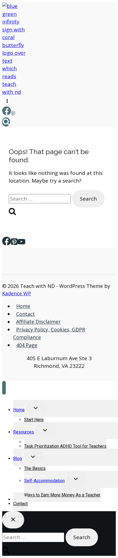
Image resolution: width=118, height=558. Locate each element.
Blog (17, 458)
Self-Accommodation (44, 480)
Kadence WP (16, 293)
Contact (25, 314)
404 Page (26, 345)
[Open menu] (7, 101)
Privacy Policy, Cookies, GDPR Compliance (49, 333)
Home (23, 306)
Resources (23, 432)
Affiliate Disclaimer (38, 322)
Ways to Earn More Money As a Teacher (62, 495)
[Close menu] (4, 388)
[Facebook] (6, 113)
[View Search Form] (6, 121)
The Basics (35, 468)
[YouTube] (21, 242)
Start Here (34, 419)
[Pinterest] (13, 113)
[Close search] (13, 519)
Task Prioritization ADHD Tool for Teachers (65, 446)
